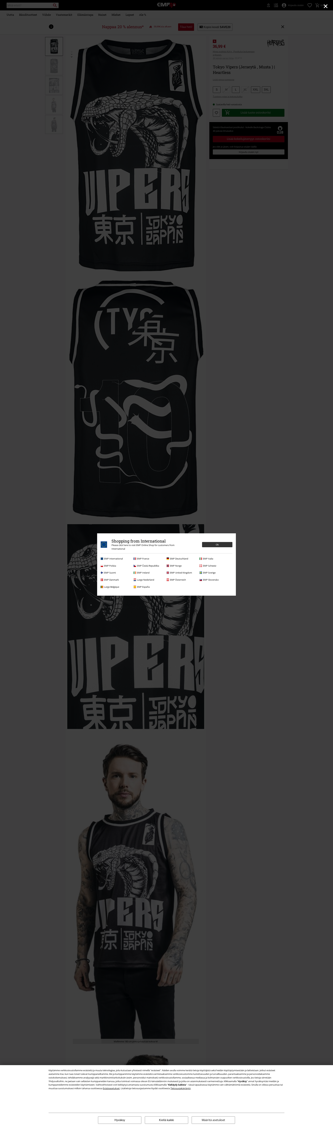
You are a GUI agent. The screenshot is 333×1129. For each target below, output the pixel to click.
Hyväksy (119, 1120)
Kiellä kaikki (166, 1120)
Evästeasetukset (111, 1088)
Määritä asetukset (213, 1120)
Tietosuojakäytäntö (180, 1088)
